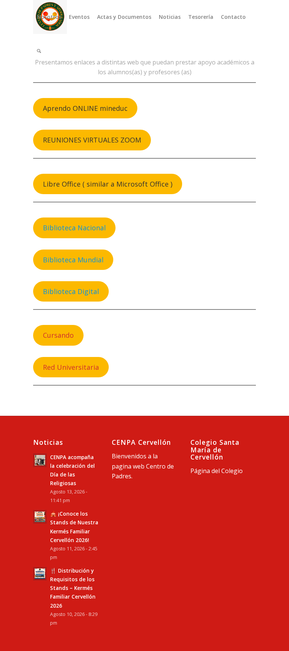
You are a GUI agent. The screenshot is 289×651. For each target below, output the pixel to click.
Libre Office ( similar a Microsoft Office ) (107, 183)
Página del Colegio (216, 471)
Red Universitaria (71, 367)
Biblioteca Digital (71, 291)
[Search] (39, 51)
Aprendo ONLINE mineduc (85, 108)
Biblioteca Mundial (73, 259)
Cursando (58, 335)
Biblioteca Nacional (74, 227)
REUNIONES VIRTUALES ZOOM (92, 139)
